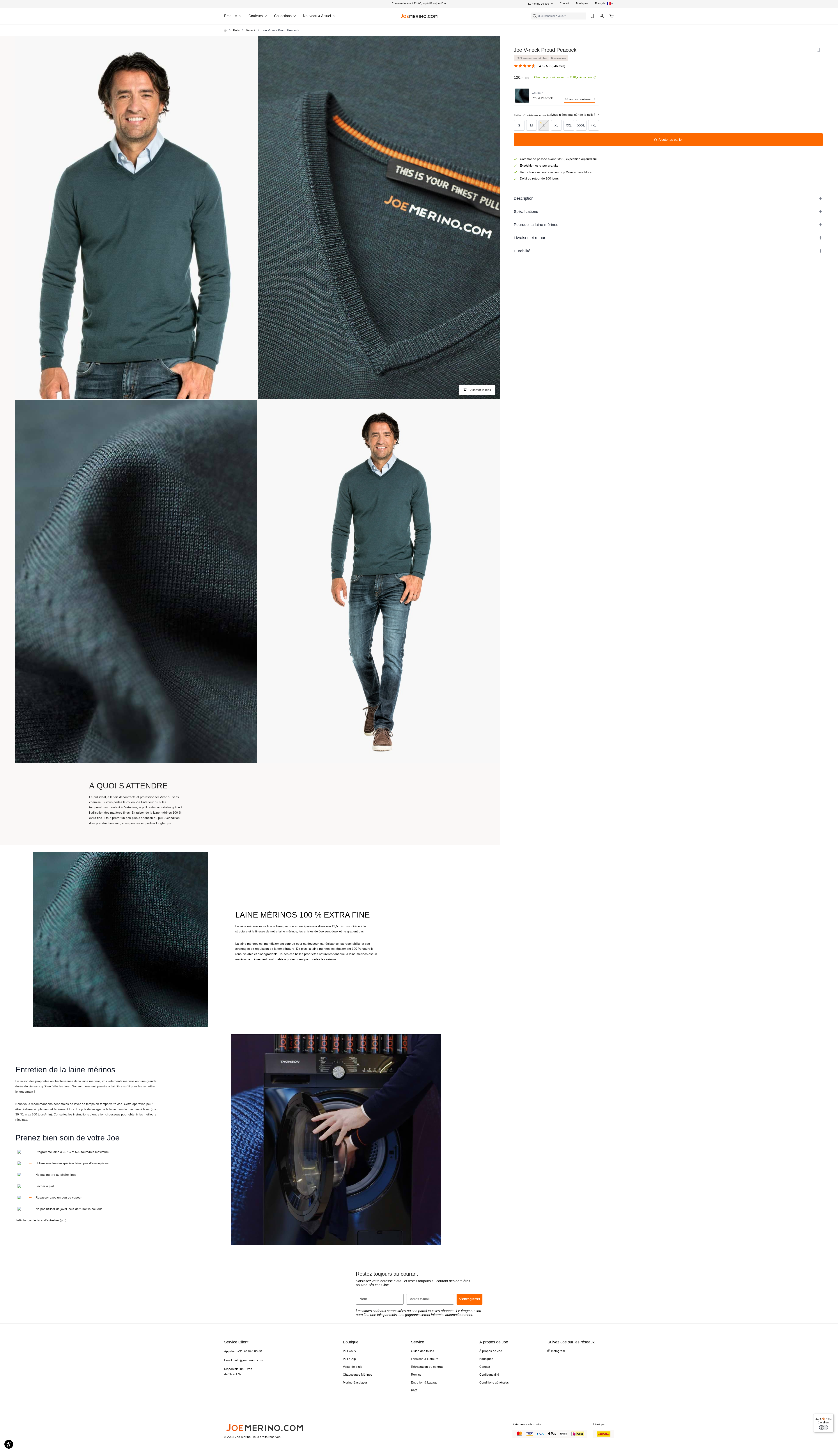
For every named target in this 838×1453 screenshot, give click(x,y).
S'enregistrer (452, 749)
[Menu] (831, 1416)
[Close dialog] (480, 679)
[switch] (823, 1427)
